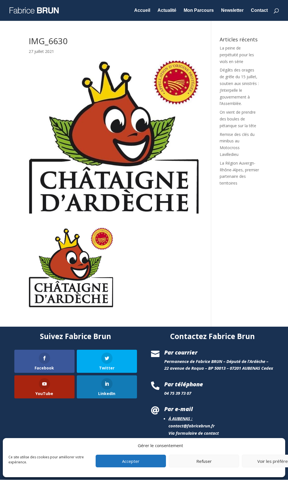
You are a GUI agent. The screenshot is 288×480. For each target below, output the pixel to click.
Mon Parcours (199, 10)
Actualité (167, 10)
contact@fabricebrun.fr (191, 426)
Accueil (142, 10)
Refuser (204, 461)
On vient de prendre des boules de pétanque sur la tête (238, 118)
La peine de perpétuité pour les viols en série (237, 54)
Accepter (131, 461)
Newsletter (232, 10)
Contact (259, 10)
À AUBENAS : (180, 418)
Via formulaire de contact (193, 433)
